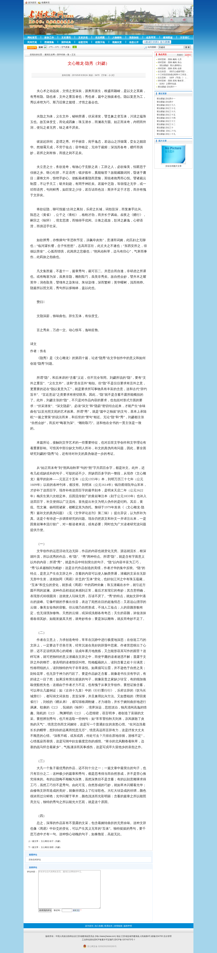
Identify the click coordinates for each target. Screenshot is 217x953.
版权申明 (128, 925)
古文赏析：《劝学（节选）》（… (173, 77)
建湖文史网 (50, 54)
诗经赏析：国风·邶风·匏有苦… (172, 80)
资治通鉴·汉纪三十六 (166, 111)
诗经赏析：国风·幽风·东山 (170, 62)
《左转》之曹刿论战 (167, 84)
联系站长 (108, 925)
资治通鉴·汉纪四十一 (167, 87)
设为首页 (32, 2)
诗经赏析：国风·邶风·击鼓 (170, 68)
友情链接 (118, 925)
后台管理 (167, 936)
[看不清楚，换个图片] (76, 910)
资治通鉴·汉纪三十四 (166, 117)
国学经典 (61, 54)
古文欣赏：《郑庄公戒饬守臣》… (173, 71)
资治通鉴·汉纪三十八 (166, 104)
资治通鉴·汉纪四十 (165, 101)
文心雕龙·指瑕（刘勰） (51, 847)
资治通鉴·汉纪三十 (165, 127)
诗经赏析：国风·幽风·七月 (170, 59)
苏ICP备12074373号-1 (124, 939)
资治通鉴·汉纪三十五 (166, 114)
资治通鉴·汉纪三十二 (166, 124)
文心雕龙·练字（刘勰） (51, 840)
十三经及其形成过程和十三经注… (173, 74)
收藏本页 (46, 2)
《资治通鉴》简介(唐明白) (170, 65)
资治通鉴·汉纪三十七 (166, 108)
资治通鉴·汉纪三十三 (166, 120)
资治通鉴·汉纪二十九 (166, 133)
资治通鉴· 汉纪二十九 (166, 130)
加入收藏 (99, 925)
